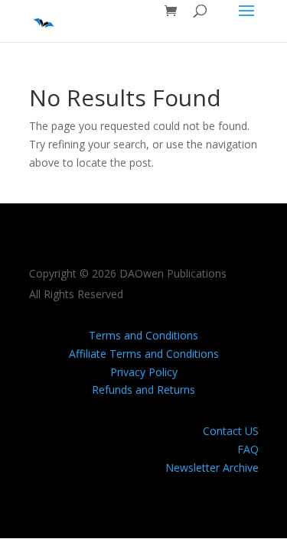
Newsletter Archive (212, 467)
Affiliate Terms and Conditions (144, 353)
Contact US (231, 431)
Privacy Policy (144, 372)
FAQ (248, 449)
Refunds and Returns (143, 389)
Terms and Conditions (143, 335)
